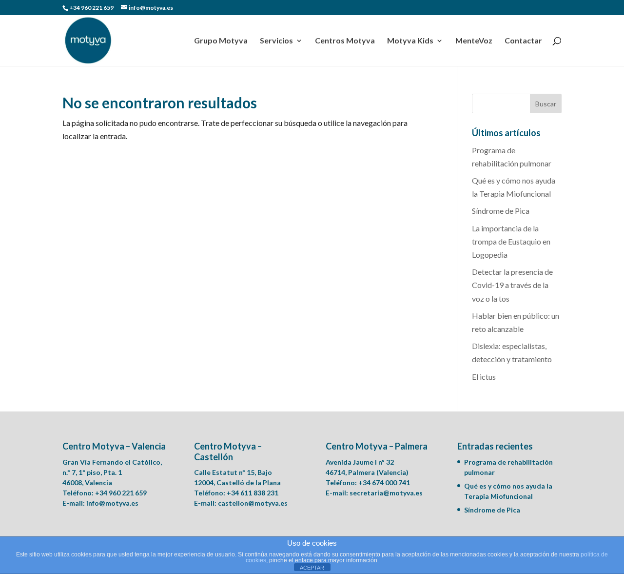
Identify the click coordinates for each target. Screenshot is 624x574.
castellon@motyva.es (253, 503)
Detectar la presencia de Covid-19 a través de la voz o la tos (512, 285)
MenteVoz (473, 41)
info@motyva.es (112, 503)
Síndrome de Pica (500, 210)
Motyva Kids (410, 41)
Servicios (276, 41)
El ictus (484, 376)
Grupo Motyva (221, 41)
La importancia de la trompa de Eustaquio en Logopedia (511, 241)
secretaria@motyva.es (386, 493)
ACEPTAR (312, 568)
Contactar (523, 41)
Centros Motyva (345, 41)
